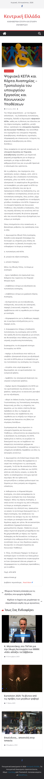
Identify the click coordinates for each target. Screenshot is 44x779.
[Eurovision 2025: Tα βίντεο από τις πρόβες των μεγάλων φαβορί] (22, 666)
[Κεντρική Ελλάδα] (4, 33)
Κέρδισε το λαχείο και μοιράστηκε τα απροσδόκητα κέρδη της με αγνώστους (22, 601)
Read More (27, 582)
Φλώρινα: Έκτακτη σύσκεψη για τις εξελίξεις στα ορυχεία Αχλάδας (20, 592)
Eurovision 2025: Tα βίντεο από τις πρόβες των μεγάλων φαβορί (21, 697)
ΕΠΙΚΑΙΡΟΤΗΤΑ (9, 71)
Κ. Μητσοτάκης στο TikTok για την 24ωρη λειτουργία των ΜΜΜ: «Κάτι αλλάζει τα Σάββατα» (22, 649)
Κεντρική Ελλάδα (22, 16)
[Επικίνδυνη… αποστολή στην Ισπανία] (22, 713)
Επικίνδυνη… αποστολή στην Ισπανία (19, 739)
